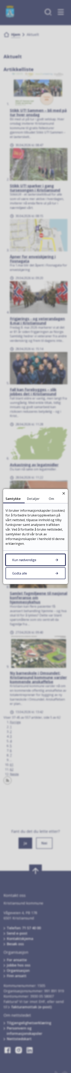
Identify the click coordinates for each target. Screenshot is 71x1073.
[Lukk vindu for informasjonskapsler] (63, 493)
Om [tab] (51, 499)
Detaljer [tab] (33, 499)
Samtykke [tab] (13, 499)
